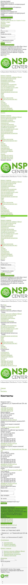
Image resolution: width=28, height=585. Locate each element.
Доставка (4, 145)
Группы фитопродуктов (8, 78)
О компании (5, 540)
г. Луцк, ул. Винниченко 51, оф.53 (11, 470)
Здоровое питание (7, 80)
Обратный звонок (6, 523)
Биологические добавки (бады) (11, 77)
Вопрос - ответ (5, 22)
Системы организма (7, 124)
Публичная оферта (7, 109)
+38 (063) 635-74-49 (7, 157)
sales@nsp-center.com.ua (9, 365)
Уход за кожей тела (7, 89)
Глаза (2, 93)
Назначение (5, 83)
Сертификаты (5, 106)
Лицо (2, 96)
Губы (2, 95)
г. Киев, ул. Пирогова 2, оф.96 (10, 427)
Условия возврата (6, 108)
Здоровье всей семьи (8, 81)
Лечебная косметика (7, 86)
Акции (3, 154)
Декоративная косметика (9, 92)
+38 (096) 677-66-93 (7, 155)
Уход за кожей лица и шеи (9, 87)
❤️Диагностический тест (9, 140)
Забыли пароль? (6, 42)
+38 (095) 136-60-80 (7, 158)
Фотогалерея (5, 26)
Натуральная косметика (8, 84)
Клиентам (4, 558)
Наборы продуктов (7, 98)
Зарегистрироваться (7, 45)
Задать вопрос (5, 517)
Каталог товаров (6, 115)
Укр (5, 55)
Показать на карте (6, 445)
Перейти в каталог (7, 9)
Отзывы (3, 23)
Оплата (3, 143)
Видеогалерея (5, 25)
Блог (2, 142)
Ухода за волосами (7, 90)
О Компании (5, 146)
